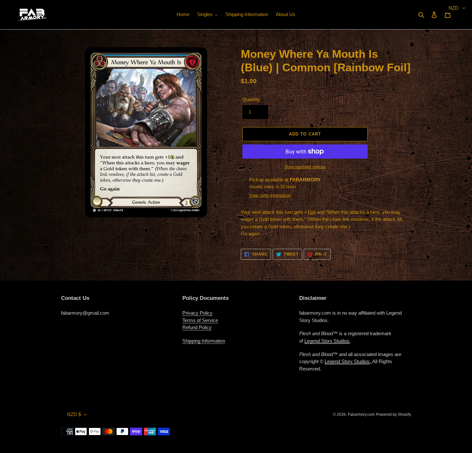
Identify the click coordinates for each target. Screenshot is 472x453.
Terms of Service (200, 320)
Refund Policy (197, 327)
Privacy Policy (197, 313)
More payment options (305, 166)
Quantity (251, 99)
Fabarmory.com (361, 414)
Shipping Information (203, 341)
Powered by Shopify (393, 414)
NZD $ (74, 414)
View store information (270, 195)
